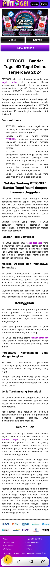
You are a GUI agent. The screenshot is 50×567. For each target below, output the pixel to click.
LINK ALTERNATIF (25, 48)
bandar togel (10, 439)
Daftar (44, 4)
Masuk (35, 4)
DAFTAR (37, 40)
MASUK (13, 40)
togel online (9, 82)
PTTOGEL (11, 139)
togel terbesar (34, 242)
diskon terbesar (39, 337)
